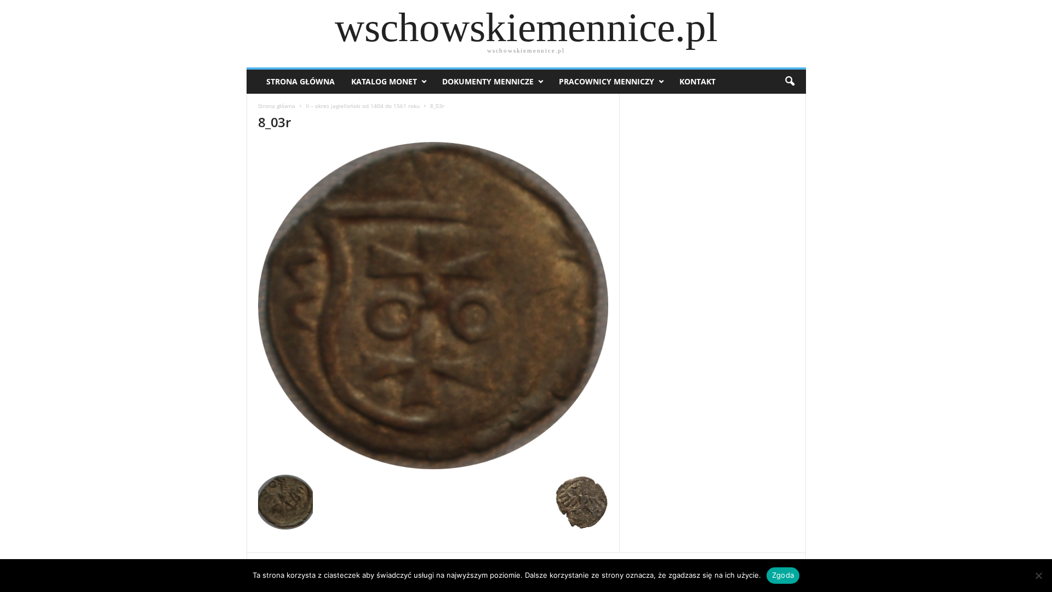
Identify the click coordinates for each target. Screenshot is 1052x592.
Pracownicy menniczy (606, 81)
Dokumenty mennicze (488, 81)
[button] (789, 82)
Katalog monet (384, 81)
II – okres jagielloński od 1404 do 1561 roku (363, 106)
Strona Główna (300, 81)
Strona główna (276, 106)
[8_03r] (433, 305)
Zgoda (783, 575)
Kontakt (697, 81)
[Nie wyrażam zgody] (1038, 575)
